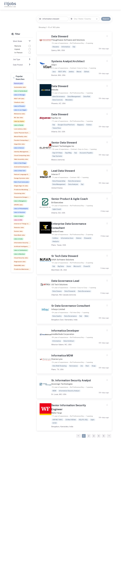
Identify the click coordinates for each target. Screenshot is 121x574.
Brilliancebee (57, 202)
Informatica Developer (65, 330)
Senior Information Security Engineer (68, 407)
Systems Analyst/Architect (68, 61)
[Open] (97, 19)
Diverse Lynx (57, 359)
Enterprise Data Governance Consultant (68, 225)
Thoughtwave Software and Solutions (68, 40)
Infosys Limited (58, 309)
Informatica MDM (62, 355)
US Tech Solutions (59, 284)
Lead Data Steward (63, 170)
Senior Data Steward (64, 142)
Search (106, 19)
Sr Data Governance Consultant (70, 305)
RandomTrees (57, 231)
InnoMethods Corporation (62, 334)
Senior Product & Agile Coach (69, 198)
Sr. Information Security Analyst (71, 380)
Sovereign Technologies (62, 384)
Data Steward (59, 36)
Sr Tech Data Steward (64, 255)
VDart (54, 65)
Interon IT (55, 174)
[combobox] (53, 18)
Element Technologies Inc (62, 146)
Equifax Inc (56, 118)
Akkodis (54, 90)
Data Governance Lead (65, 280)
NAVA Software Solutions (62, 260)
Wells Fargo (56, 413)
